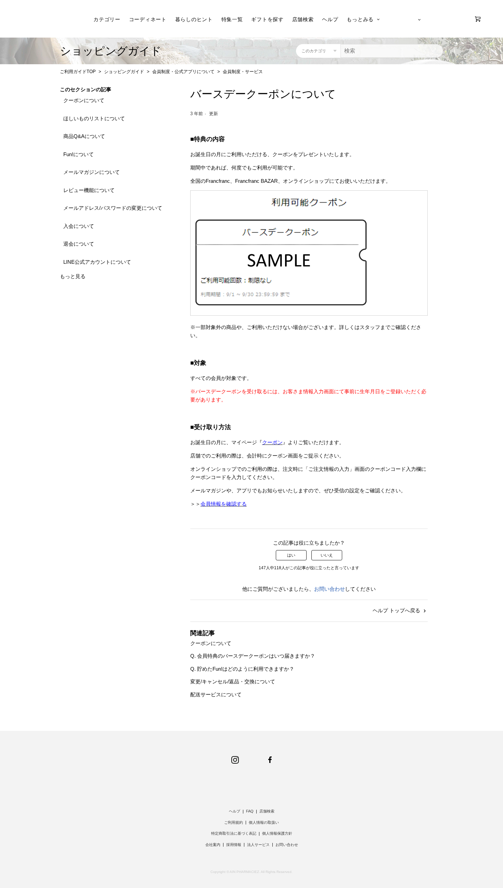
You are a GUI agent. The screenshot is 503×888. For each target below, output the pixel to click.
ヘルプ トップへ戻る (397, 610)
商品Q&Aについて (84, 136)
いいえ (327, 555)
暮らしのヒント (194, 19)
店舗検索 (303, 19)
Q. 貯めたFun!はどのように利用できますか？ (242, 669)
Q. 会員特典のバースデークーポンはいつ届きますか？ (252, 656)
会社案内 (212, 845)
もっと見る (73, 276)
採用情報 (233, 845)
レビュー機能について (89, 190)
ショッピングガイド (124, 71)
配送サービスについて (216, 694)
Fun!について (78, 154)
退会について (78, 244)
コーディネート (148, 19)
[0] (478, 19)
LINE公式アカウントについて (97, 262)
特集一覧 (232, 19)
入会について (78, 226)
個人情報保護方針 (277, 833)
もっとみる (360, 19)
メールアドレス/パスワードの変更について (112, 208)
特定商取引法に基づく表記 (233, 833)
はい (291, 555)
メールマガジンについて (91, 172)
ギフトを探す (267, 19)
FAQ (250, 811)
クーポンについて (83, 100)
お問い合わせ (329, 589)
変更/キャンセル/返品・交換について (232, 681)
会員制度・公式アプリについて (183, 71)
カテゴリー (106, 19)
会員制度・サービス (243, 71)
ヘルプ (330, 19)
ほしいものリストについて (94, 118)
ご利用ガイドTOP (78, 71)
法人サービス (258, 845)
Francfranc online (48, 19)
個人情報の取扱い (264, 822)
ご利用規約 (233, 822)
